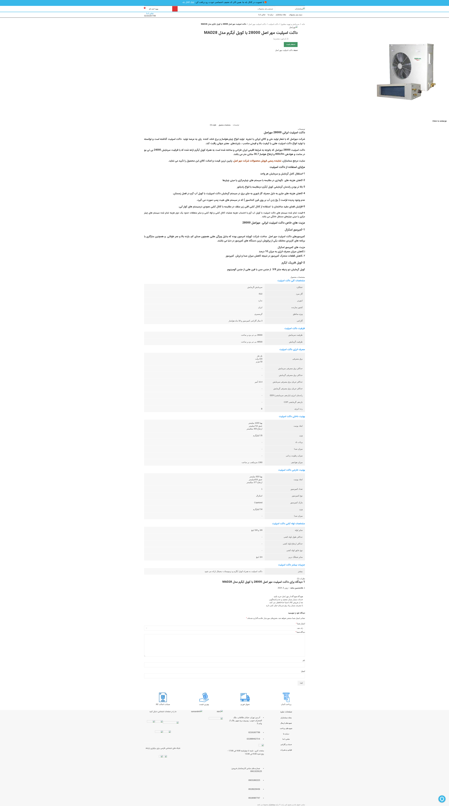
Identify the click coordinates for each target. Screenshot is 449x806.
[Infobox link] (224, 9)
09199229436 (254, 789)
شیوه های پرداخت (286, 728)
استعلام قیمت (290, 44)
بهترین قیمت (204, 704)
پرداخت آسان (286, 704)
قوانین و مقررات (286, 750)
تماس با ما (286, 739)
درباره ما (286, 734)
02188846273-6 (253, 739)
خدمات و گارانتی (286, 744)
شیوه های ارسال (286, 723)
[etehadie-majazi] (216, 724)
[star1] (220, 711)
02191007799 (254, 732)
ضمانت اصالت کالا (163, 704)
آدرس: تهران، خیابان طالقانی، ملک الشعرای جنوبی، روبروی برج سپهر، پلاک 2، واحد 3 (245, 720)
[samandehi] (196, 711)
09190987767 (254, 798)
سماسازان (272, 805)
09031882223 (254, 780)
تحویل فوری (245, 704)
